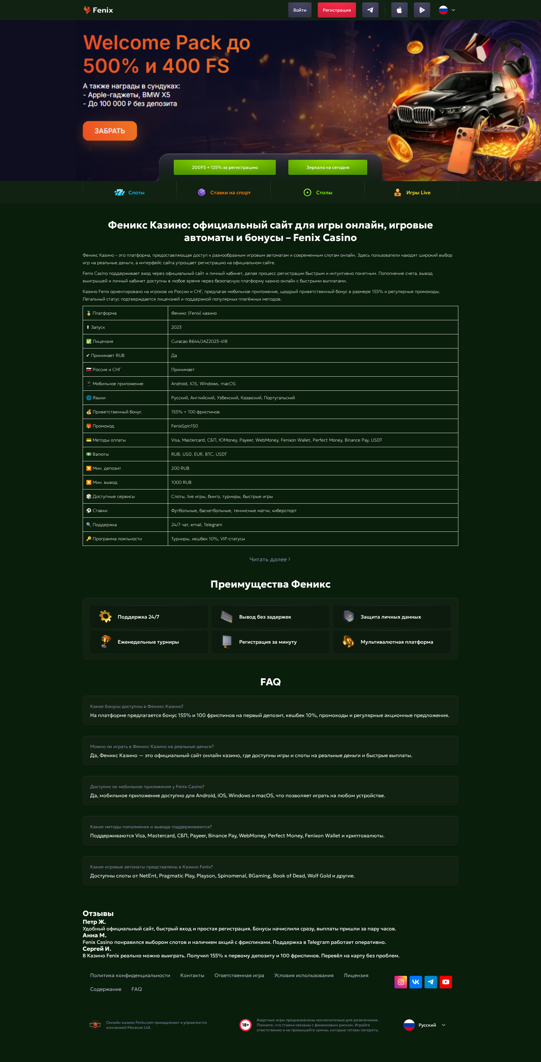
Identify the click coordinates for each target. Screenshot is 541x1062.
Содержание (105, 989)
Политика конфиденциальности (130, 975)
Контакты (192, 975)
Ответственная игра (239, 975)
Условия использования (304, 975)
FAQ (136, 989)
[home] (98, 10)
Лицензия (356, 975)
